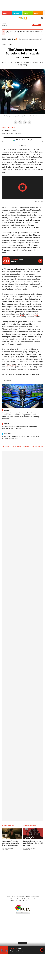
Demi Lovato (11, 364)
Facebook (15, 122)
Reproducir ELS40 (40, 261)
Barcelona (25, 446)
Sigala (22, 314)
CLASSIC (16, 13)
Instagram (10, 857)
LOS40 (5, 13)
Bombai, (26, 321)
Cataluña (34, 446)
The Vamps (5, 446)
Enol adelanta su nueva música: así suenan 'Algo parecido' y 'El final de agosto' (19, 427)
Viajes (10, 44)
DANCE (26, 13)
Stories (35, 857)
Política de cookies (14, 899)
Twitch (31, 857)
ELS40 (4, 44)
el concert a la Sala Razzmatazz (26, 301)
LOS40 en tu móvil (15, 901)
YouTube (18, 857)
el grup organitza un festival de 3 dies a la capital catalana (22, 153)
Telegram (29, 122)
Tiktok (14, 857)
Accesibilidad (20, 897)
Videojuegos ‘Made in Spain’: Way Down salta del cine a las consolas (10, 843)
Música (40, 446)
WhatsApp (25, 122)
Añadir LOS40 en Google (24, 140)
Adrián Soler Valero (8, 128)
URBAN (36, 13)
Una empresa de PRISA (22, 908)
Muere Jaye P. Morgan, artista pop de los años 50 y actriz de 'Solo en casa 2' (20, 437)
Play (42, 950)
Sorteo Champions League (29, 39)
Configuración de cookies (29, 899)
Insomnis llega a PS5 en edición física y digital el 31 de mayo (33, 843)
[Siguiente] (42, 39)
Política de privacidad (32, 897)
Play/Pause (22, 187)
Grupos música (16, 446)
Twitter (20, 122)
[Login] (42, 18)
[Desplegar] (22, 943)
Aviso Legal (9, 897)
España (4, 25)
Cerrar (41, 31)
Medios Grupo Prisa (22, 913)
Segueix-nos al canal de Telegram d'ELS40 (20, 374)
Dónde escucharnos (29, 901)
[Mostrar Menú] (3, 18)
